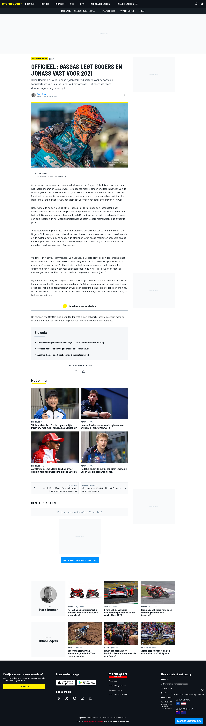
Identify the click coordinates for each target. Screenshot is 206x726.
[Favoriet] (117, 95)
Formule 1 (30, 4)
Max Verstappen (127, 11)
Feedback (165, 679)
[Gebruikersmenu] (202, 4)
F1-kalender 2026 (107, 11)
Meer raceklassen (100, 4)
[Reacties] (124, 95)
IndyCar (59, 4)
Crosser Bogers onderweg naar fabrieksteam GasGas (63, 348)
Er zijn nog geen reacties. (79, 512)
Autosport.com (115, 690)
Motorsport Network (93, 721)
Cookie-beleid (106, 717)
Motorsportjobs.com (117, 685)
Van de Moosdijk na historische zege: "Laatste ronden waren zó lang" (71, 342)
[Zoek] (196, 4)
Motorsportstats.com (118, 694)
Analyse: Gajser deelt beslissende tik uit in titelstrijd (63, 354)
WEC (72, 4)
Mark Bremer (42, 94)
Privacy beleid (120, 717)
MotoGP (45, 4)
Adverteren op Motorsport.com (174, 684)
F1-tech (142, 11)
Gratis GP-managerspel (84, 11)
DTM (82, 4)
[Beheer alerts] (83, 372)
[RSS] (90, 698)
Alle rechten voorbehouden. (116, 721)
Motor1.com (113, 681)
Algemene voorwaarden (88, 717)
